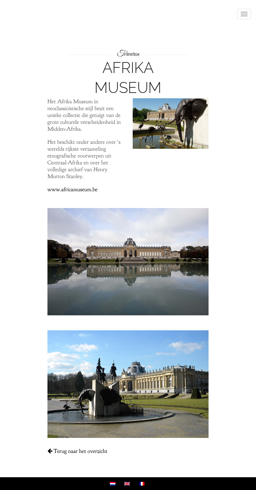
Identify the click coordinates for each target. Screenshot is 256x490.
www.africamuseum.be (72, 189)
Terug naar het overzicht (80, 451)
